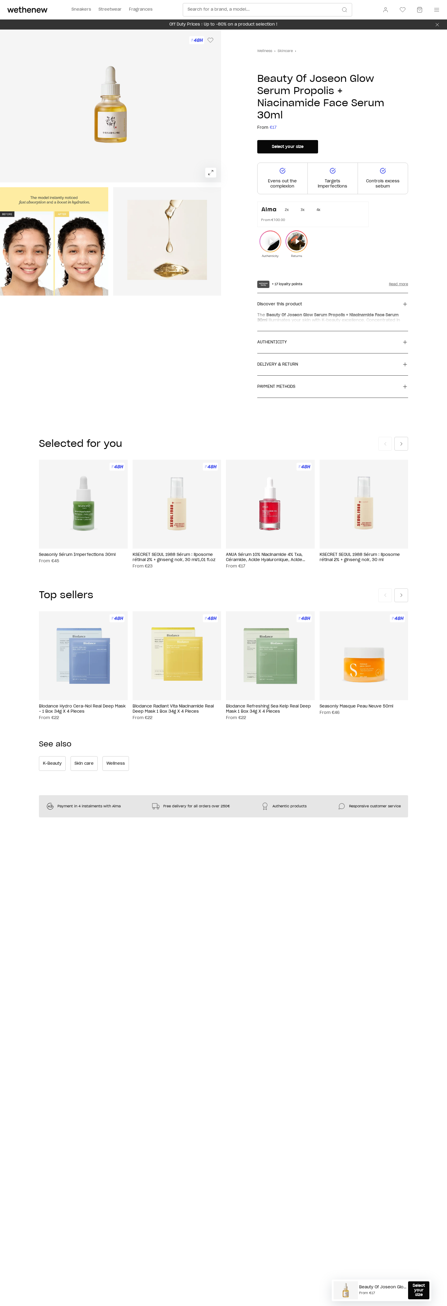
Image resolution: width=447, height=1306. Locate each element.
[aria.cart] (419, 9)
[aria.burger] (435, 9)
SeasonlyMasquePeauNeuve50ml (356, 706)
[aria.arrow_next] (401, 444)
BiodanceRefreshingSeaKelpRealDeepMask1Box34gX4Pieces (268, 708)
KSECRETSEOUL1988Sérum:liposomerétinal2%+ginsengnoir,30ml (360, 557)
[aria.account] (385, 9)
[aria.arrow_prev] (385, 444)
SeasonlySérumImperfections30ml (77, 555)
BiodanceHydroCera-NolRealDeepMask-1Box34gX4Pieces (82, 708)
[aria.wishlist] (402, 9)
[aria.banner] (437, 24)
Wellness (264, 51)
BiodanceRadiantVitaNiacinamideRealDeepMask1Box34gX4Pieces (173, 708)
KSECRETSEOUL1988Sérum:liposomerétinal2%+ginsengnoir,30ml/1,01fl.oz (174, 557)
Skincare (285, 51)
